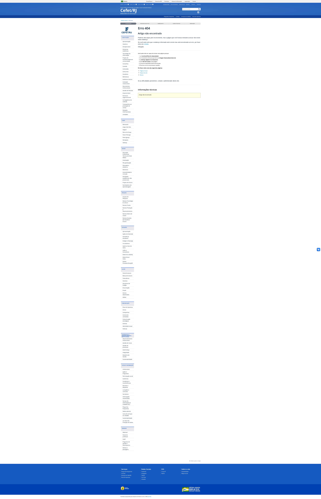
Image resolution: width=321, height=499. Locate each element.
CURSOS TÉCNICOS (176, 23)
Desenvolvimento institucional (127, 339)
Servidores (126, 394)
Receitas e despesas (125, 386)
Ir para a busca (141, 4)
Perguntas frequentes (169, 16)
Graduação (126, 160)
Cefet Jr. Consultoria (126, 251)
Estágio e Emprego (128, 241)
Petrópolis (125, 140)
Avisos (124, 310)
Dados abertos (127, 411)
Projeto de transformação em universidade (128, 59)
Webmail (125, 432)
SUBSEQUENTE (161, 23)
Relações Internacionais (127, 111)
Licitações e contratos (126, 390)
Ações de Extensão (128, 234)
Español (188, 4)
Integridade (126, 352)
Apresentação (126, 41)
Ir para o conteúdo (124, 4)
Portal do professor (125, 435)
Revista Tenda (126, 205)
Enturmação (126, 288)
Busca (141, 75)
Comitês (125, 66)
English (193, 4)
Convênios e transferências (127, 382)
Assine (163, 473)
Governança (126, 350)
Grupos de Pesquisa (125, 197)
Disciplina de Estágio (126, 284)
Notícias (125, 329)
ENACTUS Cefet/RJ (128, 254)
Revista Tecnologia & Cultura (128, 201)
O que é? (163, 471)
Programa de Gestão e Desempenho (126, 443)
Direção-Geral (126, 46)
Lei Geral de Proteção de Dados (128, 421)
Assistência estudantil (126, 237)
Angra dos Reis (127, 127)
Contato (177, 16)
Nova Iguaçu (126, 137)
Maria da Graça (127, 132)
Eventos (125, 323)
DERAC (124, 297)
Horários (125, 281)
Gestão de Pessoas (128, 90)
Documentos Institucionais (126, 87)
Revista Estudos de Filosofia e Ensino (127, 219)
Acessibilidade (166, 4)
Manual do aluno (127, 276)
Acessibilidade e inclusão (127, 173)
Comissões (126, 69)
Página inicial (124, 20)
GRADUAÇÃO (192, 23)
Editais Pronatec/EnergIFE (128, 262)
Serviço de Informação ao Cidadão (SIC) (127, 402)
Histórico (125, 44)
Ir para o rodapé (149, 4)
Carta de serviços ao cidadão (127, 414)
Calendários (126, 278)
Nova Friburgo (127, 135)
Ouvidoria (125, 74)
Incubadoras (126, 243)
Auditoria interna (127, 79)
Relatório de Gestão (126, 356)
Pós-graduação (127, 163)
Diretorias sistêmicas (125, 50)
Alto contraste (174, 4)
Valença (125, 142)
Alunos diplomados (126, 293)
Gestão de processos (125, 346)
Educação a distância (126, 166)
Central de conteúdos (125, 315)
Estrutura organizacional (127, 96)
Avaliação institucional (126, 82)
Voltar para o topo (195, 461)
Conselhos (125, 64)
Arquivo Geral (126, 93)
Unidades (125, 114)
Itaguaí (124, 129)
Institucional (126, 369)
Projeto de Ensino (127, 182)
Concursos (125, 71)
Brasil (125, 1)
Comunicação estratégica (126, 320)
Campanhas (126, 312)
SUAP (124, 439)
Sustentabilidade (127, 359)
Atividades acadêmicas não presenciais (127, 178)
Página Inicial (143, 71)
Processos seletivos (144, 23)
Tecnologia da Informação (126, 54)
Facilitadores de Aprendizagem (127, 186)
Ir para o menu (133, 4)
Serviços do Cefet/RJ (186, 16)
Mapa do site (182, 4)
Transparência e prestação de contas (127, 105)
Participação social (128, 376)
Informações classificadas (126, 397)
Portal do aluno (127, 273)
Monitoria (125, 169)
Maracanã (125, 124)
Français (199, 4)
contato (146, 44)
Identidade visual (127, 326)
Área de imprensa (196, 16)
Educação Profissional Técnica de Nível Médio (127, 155)
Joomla (149, 496)
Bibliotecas (126, 77)
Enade (124, 290)
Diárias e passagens (126, 448)
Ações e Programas (126, 372)
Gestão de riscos (127, 343)
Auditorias (125, 379)
